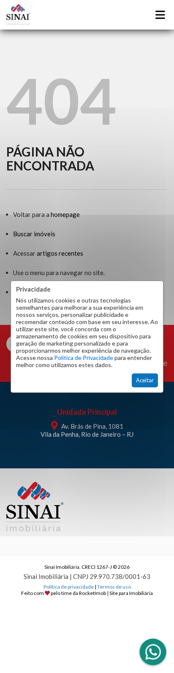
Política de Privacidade (83, 357)
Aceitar (145, 380)
